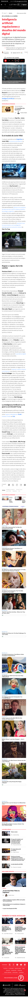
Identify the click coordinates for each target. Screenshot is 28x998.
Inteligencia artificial (10, 489)
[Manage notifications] (25, 990)
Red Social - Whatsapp (25, 965)
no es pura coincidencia (15, 141)
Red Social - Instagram (17, 965)
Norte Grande (7, 972)
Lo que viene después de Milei (10, 908)
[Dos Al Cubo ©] (6, 985)
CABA (23, 968)
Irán (14, 416)
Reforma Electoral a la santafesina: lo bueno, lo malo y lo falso (14, 904)
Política (5, 968)
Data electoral (13, 8)
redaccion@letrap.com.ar (19, 993)
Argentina (19, 139)
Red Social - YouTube (21, 965)
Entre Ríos (13, 970)
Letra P (5, 13)
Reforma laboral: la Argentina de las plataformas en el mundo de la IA (16, 48)
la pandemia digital (20, 354)
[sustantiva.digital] (22, 985)
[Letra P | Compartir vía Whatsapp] (9, 485)
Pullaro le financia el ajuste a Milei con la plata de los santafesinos (14, 900)
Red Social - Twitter (10, 965)
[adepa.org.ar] (16, 985)
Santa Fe (8, 970)
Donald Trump (15, 407)
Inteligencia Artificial (8, 98)
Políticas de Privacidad (20, 994)
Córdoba (19, 970)
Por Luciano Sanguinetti (6, 53)
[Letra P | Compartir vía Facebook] (17, 485)
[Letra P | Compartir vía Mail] (25, 485)
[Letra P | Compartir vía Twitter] (13, 485)
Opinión (10, 13)
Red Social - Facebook (13, 965)
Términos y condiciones (10, 994)
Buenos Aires (18, 968)
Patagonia (15, 972)
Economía (11, 968)
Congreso (21, 972)
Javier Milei (12, 1)
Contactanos (4, 964)
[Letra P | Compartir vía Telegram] (21, 485)
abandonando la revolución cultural (12, 227)
